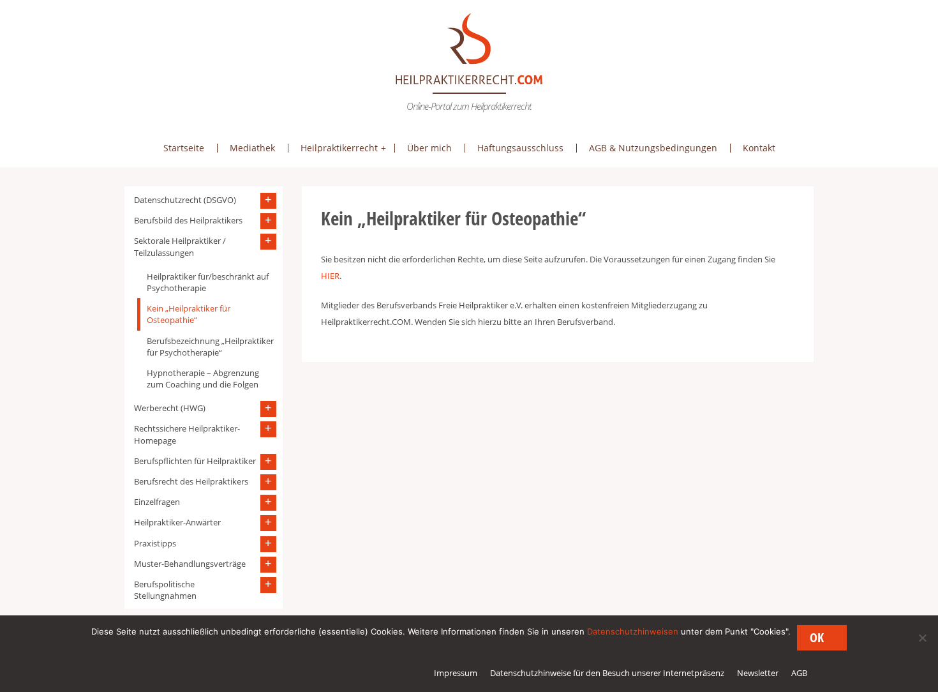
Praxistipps (155, 543)
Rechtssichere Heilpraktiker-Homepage (187, 434)
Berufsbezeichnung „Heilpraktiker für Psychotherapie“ (210, 346)
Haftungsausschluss (520, 148)
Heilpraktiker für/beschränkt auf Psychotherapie (208, 282)
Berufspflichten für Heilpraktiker (195, 461)
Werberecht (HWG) (169, 408)
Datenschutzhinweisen (632, 631)
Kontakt (759, 148)
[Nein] (922, 637)
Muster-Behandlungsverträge (190, 563)
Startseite (183, 148)
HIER (330, 276)
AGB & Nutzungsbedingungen (653, 148)
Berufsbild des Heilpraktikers (188, 220)
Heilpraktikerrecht (339, 148)
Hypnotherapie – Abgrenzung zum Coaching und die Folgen (203, 378)
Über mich (429, 148)
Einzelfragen (157, 502)
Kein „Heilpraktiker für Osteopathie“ (188, 314)
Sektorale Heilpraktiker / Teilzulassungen (180, 246)
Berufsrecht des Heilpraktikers (191, 481)
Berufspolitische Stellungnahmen (165, 589)
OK (817, 637)
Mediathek (252, 148)
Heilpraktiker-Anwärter (177, 522)
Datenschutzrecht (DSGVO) (185, 200)
